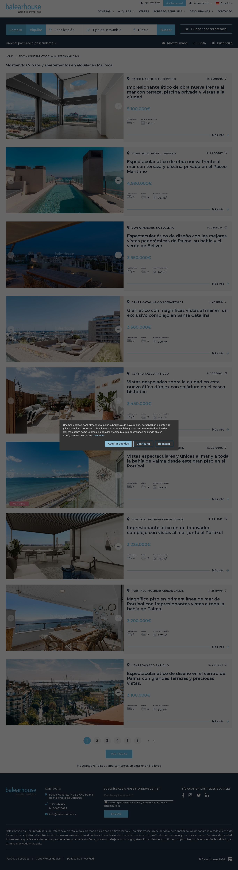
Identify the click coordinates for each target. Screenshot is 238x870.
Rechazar (164, 443)
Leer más (99, 435)
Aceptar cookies (118, 443)
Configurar (143, 443)
